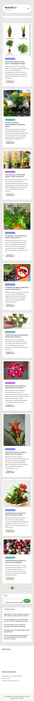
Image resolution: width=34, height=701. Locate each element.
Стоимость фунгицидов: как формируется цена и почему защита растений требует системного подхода (16, 637)
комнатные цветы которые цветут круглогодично (15, 453)
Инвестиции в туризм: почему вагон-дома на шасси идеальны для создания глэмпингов (16, 614)
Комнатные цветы (10, 58)
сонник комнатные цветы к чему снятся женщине (15, 561)
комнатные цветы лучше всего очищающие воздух (15, 62)
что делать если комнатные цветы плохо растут (16, 237)
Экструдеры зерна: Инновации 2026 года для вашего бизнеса (17, 630)
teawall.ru (11, 7)
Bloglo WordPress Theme (17, 698)
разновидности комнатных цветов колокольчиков (15, 387)
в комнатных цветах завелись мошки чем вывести (17, 288)
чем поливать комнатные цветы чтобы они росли (15, 176)
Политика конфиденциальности (10, 680)
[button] (5, 587)
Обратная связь (6, 678)
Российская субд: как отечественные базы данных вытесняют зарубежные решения (16, 620)
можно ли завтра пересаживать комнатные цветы (15, 124)
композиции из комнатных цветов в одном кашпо (15, 514)
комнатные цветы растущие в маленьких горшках (16, 336)
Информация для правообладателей (12, 676)
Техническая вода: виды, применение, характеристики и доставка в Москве (15, 625)
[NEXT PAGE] (28, 587)
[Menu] (28, 8)
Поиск (5, 595)
